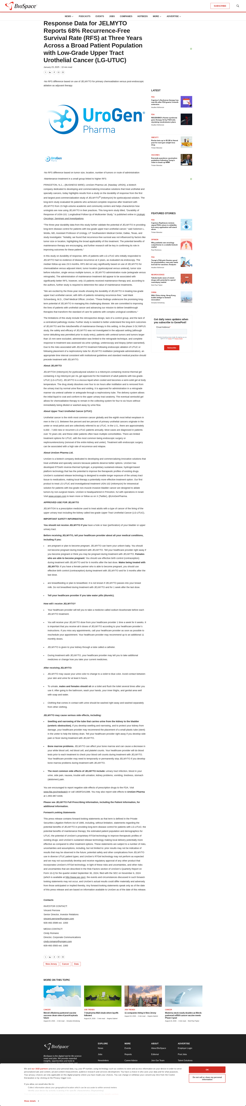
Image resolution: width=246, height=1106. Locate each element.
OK (207, 1070)
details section (112, 1094)
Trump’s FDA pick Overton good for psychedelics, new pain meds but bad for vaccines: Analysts (164, 262)
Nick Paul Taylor (156, 285)
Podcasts (84, 16)
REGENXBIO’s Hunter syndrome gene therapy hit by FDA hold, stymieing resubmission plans (164, 120)
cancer (47, 1010)
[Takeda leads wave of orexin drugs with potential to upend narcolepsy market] (186, 279)
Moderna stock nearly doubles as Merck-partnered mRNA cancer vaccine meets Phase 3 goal (183, 1015)
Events (100, 16)
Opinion (154, 240)
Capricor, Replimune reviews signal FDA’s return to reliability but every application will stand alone (164, 226)
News (68, 16)
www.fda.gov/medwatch (56, 792)
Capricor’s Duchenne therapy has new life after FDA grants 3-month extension (165, 102)
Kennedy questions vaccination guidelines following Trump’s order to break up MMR (164, 160)
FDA (153, 97)
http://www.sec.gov (75, 877)
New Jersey (51, 964)
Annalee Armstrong (158, 303)
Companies (126, 16)
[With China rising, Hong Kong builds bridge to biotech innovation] (186, 297)
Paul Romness (156, 250)
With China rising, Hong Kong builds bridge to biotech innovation (163, 297)
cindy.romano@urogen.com (58, 941)
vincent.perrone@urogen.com (59, 918)
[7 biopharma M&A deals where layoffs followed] (102, 996)
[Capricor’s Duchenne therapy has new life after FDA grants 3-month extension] (186, 102)
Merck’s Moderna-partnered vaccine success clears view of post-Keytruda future (61, 1015)
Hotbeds (142, 16)
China (153, 292)
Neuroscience (158, 275)
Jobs (112, 16)
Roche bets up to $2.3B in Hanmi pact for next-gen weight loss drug (164, 142)
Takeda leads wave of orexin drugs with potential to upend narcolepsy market (163, 280)
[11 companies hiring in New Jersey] (143, 996)
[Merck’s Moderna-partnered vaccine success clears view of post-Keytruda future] (62, 996)
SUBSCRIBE (220, 6)
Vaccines (155, 155)
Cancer (65, 964)
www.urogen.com (57, 496)
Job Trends (89, 1010)
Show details (30, 1101)
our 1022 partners (40, 1069)
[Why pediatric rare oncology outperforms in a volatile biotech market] (186, 244)
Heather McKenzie (157, 107)
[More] (73, 16)
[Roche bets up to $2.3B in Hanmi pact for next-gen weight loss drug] (186, 142)
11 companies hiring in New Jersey (140, 1013)
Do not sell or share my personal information (207, 1078)
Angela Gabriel (112, 1018)
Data (76, 964)
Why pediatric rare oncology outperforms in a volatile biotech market (164, 245)
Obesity (155, 137)
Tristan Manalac (156, 148)
